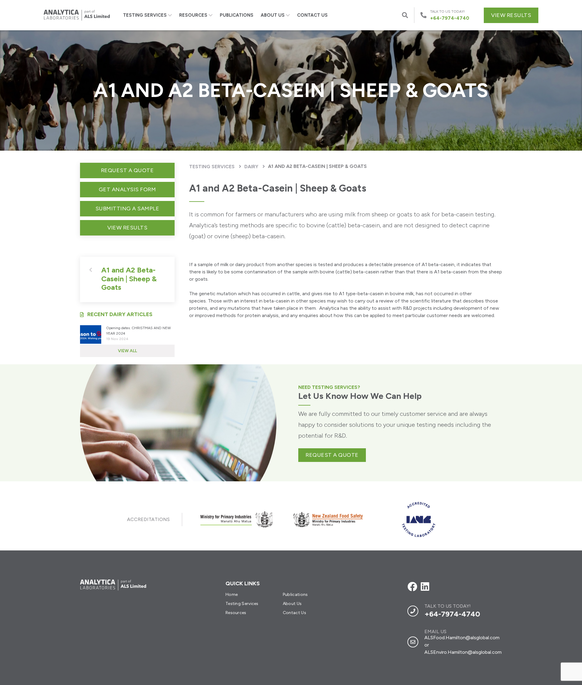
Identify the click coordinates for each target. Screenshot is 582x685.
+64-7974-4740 (452, 614)
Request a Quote (127, 170)
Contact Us (312, 15)
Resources (193, 15)
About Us (273, 15)
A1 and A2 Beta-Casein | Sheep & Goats (317, 166)
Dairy (251, 166)
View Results (511, 15)
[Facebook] (412, 587)
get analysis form (127, 189)
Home (232, 594)
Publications (236, 15)
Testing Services (145, 15)
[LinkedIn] (425, 587)
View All (127, 350)
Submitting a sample (127, 208)
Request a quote (332, 455)
